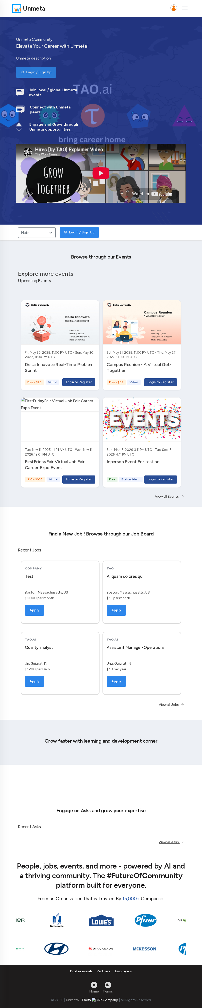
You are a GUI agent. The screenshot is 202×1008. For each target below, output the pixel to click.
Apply (34, 610)
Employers (123, 971)
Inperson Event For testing (133, 461)
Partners (104, 971)
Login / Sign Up (38, 72)
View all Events (167, 496)
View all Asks (169, 842)
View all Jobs (169, 705)
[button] (174, 8)
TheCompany (100, 1000)
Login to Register (79, 382)
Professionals (81, 971)
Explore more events (45, 273)
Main (25, 232)
